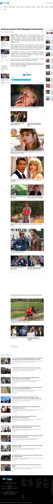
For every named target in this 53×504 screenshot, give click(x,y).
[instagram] (49, 33)
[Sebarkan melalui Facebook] (24, 75)
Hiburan (42, 6)
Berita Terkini (46, 487)
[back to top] (51, 500)
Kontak (30, 502)
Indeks (5, 9)
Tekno (23, 494)
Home (2, 6)
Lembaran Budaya (39, 483)
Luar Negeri (33, 6)
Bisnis (23, 496)
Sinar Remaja (38, 484)
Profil (52, 480)
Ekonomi (30, 481)
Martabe (22, 6)
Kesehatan (46, 480)
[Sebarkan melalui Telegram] (30, 75)
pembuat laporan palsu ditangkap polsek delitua (21, 79)
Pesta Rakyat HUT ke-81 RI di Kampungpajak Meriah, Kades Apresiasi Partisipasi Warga (26, 378)
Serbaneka (46, 479)
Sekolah (30, 485)
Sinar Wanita (38, 487)
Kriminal (18, 6)
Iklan (27, 502)
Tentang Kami (2, 502)
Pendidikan (31, 483)
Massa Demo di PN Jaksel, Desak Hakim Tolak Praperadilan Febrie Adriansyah (24, 417)
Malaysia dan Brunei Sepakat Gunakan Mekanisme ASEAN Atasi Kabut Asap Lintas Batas (27, 436)
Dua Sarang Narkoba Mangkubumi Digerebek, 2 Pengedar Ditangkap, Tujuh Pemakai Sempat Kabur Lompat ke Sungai (27, 359)
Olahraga (38, 6)
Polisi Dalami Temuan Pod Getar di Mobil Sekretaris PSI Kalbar (26, 465)
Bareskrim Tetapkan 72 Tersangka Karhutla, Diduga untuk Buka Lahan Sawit (27, 446)
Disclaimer (24, 502)
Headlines (6, 6)
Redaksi (7, 502)
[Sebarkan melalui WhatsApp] (28, 75)
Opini (45, 481)
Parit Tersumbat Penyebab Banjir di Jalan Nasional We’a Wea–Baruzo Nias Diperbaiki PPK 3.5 (27, 387)
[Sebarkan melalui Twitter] (26, 75)
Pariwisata (38, 485)
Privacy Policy (19, 502)
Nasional (23, 498)
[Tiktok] (52, 33)
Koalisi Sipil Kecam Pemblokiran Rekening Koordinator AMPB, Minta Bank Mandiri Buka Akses (26, 426)
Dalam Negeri (27, 6)
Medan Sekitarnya (12, 6)
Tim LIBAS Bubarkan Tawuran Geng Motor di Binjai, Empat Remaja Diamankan (27, 455)
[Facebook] (47, 33)
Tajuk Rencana (46, 483)
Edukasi (46, 6)
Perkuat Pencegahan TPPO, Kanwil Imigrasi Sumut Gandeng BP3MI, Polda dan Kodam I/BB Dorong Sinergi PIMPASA (26, 398)
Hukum (30, 484)
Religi (23, 497)
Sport (52, 490)
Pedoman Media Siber (13, 502)
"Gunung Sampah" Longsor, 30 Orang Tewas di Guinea (26, 368)
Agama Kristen (39, 481)
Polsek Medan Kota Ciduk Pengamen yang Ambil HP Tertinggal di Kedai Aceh (25, 407)
